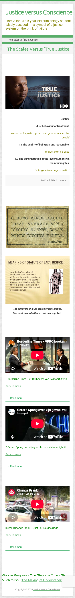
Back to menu (13, 386)
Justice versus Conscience (38, 12)
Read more (16, 398)
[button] (37, 398)
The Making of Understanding (42, 580)
